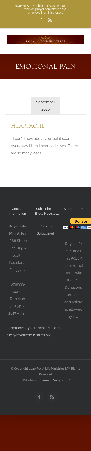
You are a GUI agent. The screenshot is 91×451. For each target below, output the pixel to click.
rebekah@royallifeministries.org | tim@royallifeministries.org (45, 11)
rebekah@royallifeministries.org (33, 328)
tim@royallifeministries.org (29, 335)
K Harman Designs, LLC (54, 380)
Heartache (28, 126)
